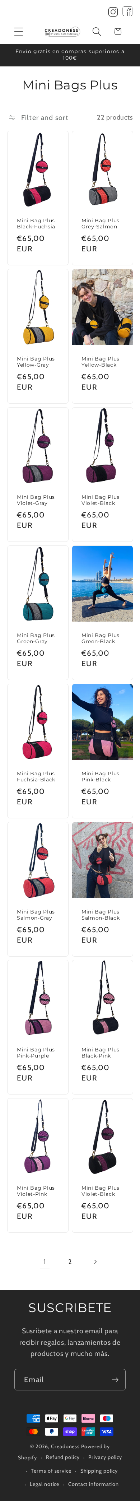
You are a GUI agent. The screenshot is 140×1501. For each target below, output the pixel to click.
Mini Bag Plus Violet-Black (100, 500)
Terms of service (51, 1471)
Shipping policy (99, 1471)
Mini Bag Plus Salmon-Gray (36, 914)
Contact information (93, 1484)
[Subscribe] (115, 1380)
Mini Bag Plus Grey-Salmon (100, 224)
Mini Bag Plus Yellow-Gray (36, 362)
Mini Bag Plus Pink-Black (100, 776)
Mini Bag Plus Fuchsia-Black (36, 776)
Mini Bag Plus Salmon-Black (100, 914)
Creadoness (65, 1446)
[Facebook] (127, 13)
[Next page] (95, 1261)
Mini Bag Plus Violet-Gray (36, 500)
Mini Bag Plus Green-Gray (36, 638)
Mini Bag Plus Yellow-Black (100, 362)
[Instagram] (113, 13)
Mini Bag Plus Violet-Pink (36, 1191)
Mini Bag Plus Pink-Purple (36, 1053)
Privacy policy (105, 1457)
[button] (18, 31)
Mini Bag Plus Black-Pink (100, 1053)
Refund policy (63, 1457)
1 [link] (44, 1261)
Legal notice (44, 1484)
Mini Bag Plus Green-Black (100, 638)
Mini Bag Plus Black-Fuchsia (36, 224)
